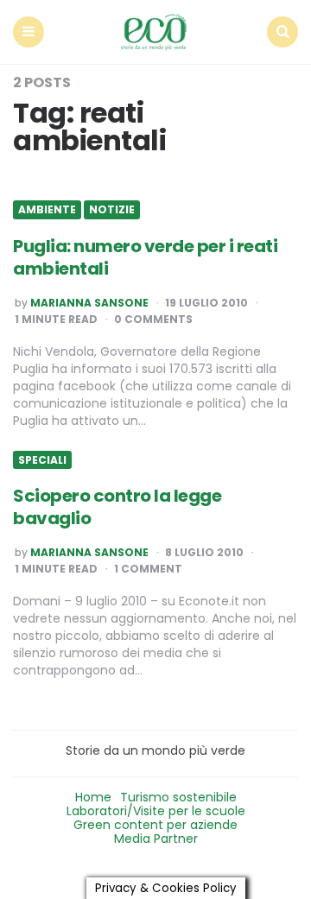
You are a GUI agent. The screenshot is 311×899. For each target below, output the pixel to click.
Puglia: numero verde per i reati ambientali (145, 257)
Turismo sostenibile (178, 797)
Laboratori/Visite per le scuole (156, 811)
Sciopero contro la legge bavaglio (117, 507)
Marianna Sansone (89, 303)
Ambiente (47, 210)
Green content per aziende (155, 824)
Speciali (42, 460)
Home (93, 797)
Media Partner (156, 838)
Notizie (112, 210)
